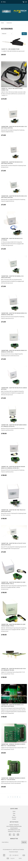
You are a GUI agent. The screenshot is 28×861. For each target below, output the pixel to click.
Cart (26, 1)
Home (2, 22)
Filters (24, 33)
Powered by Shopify (13, 851)
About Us (14, 817)
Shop (14, 813)
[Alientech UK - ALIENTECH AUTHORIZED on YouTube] (18, 835)
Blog (14, 815)
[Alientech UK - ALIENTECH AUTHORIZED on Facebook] (10, 835)
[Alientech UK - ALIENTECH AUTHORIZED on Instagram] (14, 835)
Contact (14, 819)
